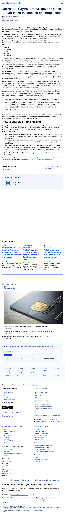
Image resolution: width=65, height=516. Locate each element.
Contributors (8, 375)
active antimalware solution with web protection (39, 159)
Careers (37, 429)
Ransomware (7, 435)
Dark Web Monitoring (41, 394)
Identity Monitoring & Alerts (42, 404)
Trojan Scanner (8, 394)
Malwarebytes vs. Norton (42, 449)
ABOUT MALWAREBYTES (41, 426)
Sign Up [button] (8, 355)
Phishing (6, 433)
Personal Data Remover (42, 412)
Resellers (6, 455)
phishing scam (30, 129)
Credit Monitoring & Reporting (43, 406)
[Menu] (62, 3)
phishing (27, 31)
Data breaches (28, 245)
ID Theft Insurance (40, 410)
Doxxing (6, 443)
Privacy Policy (52, 358)
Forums (37, 457)
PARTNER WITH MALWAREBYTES (12, 446)
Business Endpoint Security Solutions (46, 419)
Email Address (6, 494)
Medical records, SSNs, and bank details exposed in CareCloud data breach (31, 254)
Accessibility (38, 510)
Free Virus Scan (8, 398)
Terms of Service (46, 358)
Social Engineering (9, 431)
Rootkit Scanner (8, 392)
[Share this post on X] (6, 170)
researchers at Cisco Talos (39, 41)
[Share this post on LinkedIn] (8, 170)
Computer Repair (8, 449)
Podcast (32, 375)
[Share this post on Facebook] (3, 170)
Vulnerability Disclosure (41, 433)
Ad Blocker (38, 398)
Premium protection (9, 399)
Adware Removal (40, 396)
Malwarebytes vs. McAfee (42, 447)
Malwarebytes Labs (9, 16)
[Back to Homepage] (11, 4)
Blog (5, 429)
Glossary (44, 375)
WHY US (36, 442)
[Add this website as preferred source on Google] (32, 21)
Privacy (58, 507)
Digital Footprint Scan (41, 392)
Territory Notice (39, 437)
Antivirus (6, 439)
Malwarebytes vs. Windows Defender (45, 451)
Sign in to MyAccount (41, 459)
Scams (57, 375)
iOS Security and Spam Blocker (13, 412)
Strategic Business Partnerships (13, 453)
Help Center (38, 461)
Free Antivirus (8, 396)
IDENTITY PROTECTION (41, 401)
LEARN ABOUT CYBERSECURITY (12, 426)
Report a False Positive (41, 435)
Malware (6, 437)
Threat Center (20, 375)
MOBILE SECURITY (8, 403)
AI (44, 245)
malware (32, 62)
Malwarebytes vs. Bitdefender (43, 445)
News (4, 245)
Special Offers (39, 439)
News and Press (39, 431)
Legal (53, 507)
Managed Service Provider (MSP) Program (48, 421)
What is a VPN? (8, 441)
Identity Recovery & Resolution (43, 408)
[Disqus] (32, 211)
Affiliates (6, 451)
